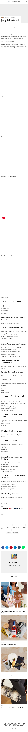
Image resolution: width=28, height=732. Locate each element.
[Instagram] (15, 717)
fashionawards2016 (16, 527)
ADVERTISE (10, 723)
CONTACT (23, 724)
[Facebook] (11, 717)
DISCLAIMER (7, 725)
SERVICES (9, 724)
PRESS (23, 723)
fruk (24, 527)
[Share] (5, 30)
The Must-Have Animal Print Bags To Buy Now (12, 707)
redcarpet (9, 532)
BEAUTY (3, 642)
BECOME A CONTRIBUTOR (17, 725)
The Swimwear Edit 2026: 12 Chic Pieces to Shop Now (13, 612)
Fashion (8, 527)
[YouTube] (17, 717)
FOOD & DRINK (9, 673)
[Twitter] (13, 717)
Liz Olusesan (6, 17)
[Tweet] (8, 30)
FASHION (3, 609)
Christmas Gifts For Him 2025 (8, 644)
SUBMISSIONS (16, 724)
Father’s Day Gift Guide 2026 (8, 676)
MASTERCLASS (17, 723)
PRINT (4, 724)
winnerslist (16, 532)
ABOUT (4, 723)
